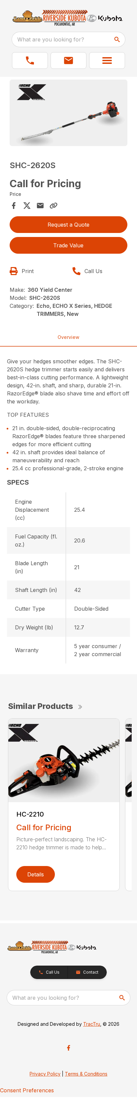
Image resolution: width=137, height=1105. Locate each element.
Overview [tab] (68, 337)
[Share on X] (27, 206)
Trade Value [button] (68, 245)
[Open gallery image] (69, 113)
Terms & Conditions (86, 1074)
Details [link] (35, 874)
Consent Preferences (27, 1090)
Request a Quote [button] (68, 224)
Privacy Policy (45, 1074)
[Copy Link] (54, 206)
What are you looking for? (50, 39)
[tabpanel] (69, 114)
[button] (30, 60)
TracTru (91, 1024)
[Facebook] (68, 1048)
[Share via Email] (40, 206)
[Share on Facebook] (14, 206)
